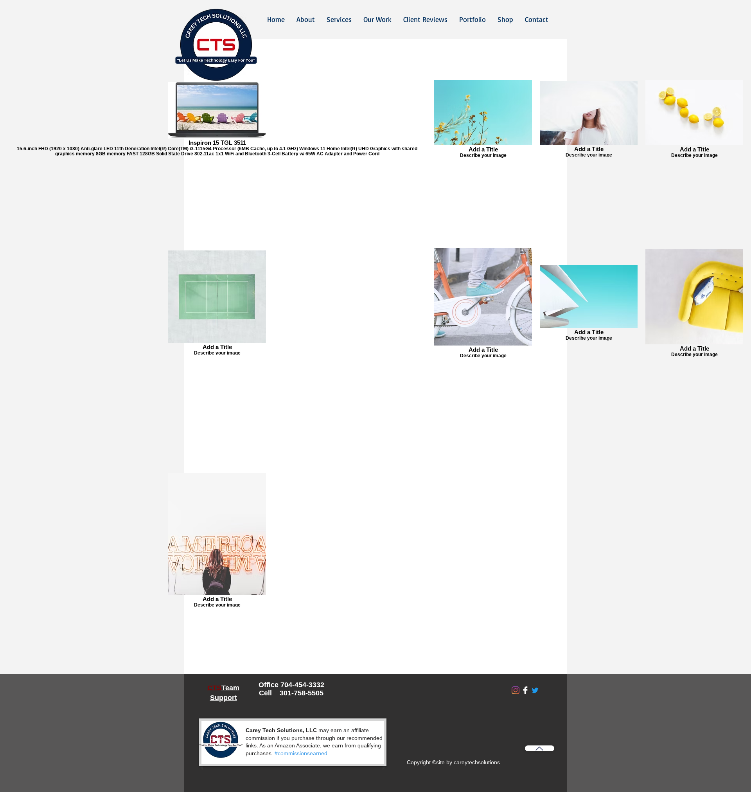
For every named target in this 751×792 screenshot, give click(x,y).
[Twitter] (535, 690)
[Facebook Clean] (525, 690)
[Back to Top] (539, 748)
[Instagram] (515, 690)
